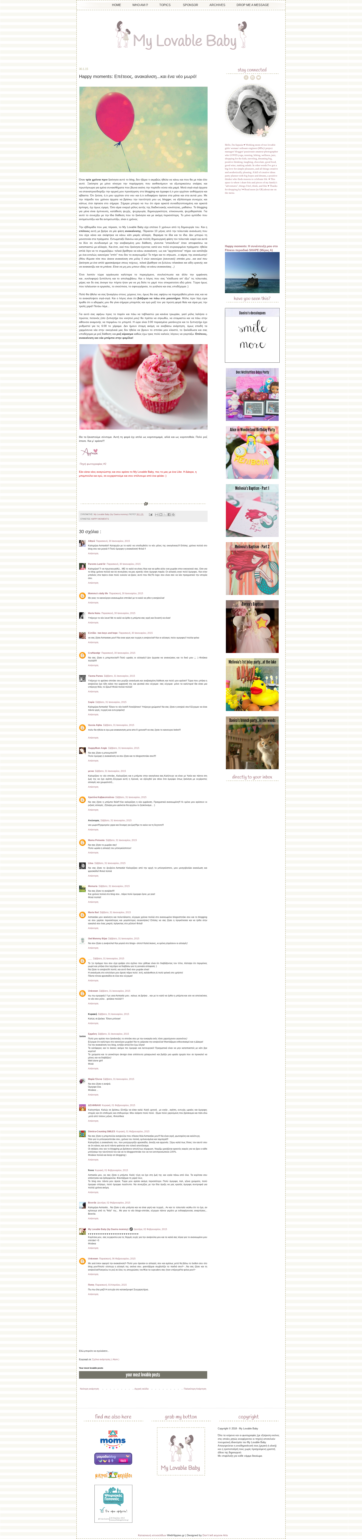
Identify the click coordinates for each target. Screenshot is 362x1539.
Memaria (92, 886)
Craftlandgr (94, 653)
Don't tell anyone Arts (215, 1535)
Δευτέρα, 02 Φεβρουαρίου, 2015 (113, 1202)
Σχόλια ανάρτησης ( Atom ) (105, 1359)
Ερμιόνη (92, 1034)
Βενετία (92, 1202)
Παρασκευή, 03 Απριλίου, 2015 (111, 1285)
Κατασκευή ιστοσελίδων (152, 1535)
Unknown (93, 991)
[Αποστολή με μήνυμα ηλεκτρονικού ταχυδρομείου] (157, 514)
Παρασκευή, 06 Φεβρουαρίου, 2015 (117, 1258)
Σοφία (91, 702)
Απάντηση (93, 553)
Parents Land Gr (97, 564)
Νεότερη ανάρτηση (89, 1389)
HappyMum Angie (97, 748)
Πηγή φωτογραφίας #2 (93, 463)
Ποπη (91, 1285)
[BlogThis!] (161, 514)
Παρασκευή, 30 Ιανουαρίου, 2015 (113, 541)
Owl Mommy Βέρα (97, 938)
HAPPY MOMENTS (100, 519)
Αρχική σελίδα (141, 1389)
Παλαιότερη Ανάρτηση (195, 1389)
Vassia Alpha (95, 725)
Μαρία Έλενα (95, 1079)
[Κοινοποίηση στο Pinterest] (173, 514)
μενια (91, 771)
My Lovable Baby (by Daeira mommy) (108, 1229)
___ (90, 958)
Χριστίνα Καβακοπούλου (101, 797)
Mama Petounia (96, 840)
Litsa (90, 863)
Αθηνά (91, 541)
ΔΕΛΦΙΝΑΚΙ (94, 1105)
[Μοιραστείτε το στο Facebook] (169, 514)
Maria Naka (94, 613)
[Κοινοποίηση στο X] (165, 514)
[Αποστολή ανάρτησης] (150, 514)
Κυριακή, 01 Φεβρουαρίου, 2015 (118, 1105)
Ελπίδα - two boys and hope (103, 633)
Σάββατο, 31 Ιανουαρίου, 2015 (119, 676)
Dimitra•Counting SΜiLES (101, 1131)
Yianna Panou (95, 676)
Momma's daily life (98, 593)
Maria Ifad (93, 912)
